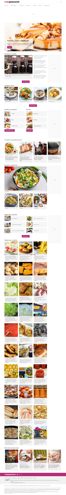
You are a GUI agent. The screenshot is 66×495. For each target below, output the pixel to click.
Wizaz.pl (42, 485)
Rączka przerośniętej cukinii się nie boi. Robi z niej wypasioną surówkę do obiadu (25, 361)
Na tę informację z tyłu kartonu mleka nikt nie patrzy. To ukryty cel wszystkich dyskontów (40, 57)
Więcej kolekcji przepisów (10, 130)
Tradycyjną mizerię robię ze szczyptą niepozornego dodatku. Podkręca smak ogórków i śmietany (25, 442)
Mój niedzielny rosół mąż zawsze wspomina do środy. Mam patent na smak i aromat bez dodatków (40, 61)
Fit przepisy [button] (21, 5)
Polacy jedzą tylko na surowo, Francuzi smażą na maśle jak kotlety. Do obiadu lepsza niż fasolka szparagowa (10, 421)
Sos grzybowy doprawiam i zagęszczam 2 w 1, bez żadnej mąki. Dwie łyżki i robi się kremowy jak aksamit (10, 442)
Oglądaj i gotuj (46, 5)
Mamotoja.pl (33, 485)
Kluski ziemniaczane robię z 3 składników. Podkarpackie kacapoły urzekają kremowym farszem (10, 278)
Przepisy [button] (6, 5)
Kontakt (35, 477)
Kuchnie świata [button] (13, 5)
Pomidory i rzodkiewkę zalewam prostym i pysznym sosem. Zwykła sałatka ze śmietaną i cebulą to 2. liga (25, 401)
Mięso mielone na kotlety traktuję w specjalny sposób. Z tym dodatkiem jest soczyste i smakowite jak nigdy (39, 360)
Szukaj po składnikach (8, 477)
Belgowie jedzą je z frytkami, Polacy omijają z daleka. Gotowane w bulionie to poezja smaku (39, 258)
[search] (60, 2)
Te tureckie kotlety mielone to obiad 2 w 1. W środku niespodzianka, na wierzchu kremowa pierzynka (25, 258)
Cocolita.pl (45, 485)
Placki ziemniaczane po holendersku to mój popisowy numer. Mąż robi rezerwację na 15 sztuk (25, 299)
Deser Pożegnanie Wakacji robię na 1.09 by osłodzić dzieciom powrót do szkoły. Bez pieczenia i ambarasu (11, 258)
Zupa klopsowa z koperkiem (39, 101)
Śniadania (36, 208)
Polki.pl (36, 485)
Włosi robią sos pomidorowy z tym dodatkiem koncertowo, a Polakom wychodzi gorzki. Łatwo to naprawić (11, 340)
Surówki (6, 208)
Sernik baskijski (8, 101)
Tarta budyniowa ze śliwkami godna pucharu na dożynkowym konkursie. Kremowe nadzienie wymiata (10, 401)
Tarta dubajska (36, 230)
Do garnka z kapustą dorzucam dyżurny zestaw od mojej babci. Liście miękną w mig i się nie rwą (11, 299)
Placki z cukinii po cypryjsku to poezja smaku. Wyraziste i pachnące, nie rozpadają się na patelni (25, 340)
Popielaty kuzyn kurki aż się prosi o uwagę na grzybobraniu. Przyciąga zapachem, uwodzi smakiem (40, 340)
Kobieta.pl (12, 485)
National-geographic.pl (24, 485)
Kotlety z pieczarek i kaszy (24, 101)
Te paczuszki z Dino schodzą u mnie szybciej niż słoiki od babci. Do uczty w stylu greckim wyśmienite (40, 442)
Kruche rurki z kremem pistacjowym (18, 230)
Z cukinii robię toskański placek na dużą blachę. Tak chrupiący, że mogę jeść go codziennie (40, 422)
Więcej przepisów (33, 105)
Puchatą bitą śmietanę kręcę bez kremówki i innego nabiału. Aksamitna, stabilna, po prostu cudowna (25, 319)
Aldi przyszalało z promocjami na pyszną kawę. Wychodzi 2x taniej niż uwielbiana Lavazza (40, 72)
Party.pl (29, 485)
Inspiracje (34, 5)
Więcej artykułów (25, 81)
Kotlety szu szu (51, 101)
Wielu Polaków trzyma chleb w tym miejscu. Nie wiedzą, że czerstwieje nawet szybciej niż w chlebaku (40, 77)
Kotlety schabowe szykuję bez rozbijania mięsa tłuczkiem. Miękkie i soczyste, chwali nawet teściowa (11, 360)
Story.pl (49, 485)
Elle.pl (5, 485)
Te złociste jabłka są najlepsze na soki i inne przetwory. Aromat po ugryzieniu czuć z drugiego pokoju (11, 380)
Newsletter (14, 477)
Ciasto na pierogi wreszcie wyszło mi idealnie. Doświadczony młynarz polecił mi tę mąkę (39, 299)
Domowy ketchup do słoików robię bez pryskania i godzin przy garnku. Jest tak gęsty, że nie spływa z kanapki (40, 380)
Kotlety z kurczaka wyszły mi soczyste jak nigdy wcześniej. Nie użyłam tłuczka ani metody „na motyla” (26, 278)
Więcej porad (29, 130)
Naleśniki (21, 208)
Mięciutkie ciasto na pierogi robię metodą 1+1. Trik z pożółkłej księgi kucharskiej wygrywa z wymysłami (25, 421)
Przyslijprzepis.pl (17, 485)
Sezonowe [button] (28, 5)
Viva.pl (39, 485)
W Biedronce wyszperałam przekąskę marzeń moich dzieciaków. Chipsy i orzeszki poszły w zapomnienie (39, 319)
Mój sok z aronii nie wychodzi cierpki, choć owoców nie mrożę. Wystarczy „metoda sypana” (18, 75)
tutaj (12, 493)
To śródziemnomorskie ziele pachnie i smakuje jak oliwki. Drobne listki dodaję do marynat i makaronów (11, 319)
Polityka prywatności (20, 477)
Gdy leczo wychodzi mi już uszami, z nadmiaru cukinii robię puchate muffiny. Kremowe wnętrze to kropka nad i (40, 66)
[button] (5, 37)
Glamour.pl (8, 485)
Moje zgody (31, 477)
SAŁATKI (6, 191)
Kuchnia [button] (39, 5)
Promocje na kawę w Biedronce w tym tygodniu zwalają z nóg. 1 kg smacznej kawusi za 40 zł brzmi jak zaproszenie (26, 380)
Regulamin (26, 477)
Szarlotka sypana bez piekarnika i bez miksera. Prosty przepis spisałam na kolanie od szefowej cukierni (40, 278)
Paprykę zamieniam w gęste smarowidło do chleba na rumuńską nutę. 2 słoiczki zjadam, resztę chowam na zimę (40, 401)
